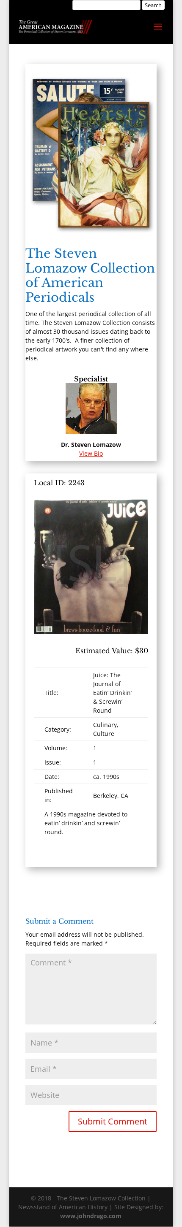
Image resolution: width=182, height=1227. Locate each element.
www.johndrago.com (90, 1216)
